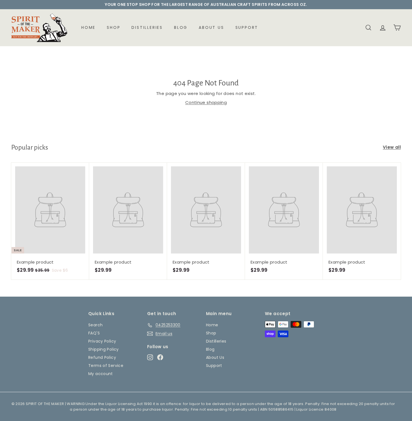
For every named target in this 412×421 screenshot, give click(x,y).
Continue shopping (206, 102)
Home (88, 27)
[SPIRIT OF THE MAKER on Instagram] (150, 357)
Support (246, 27)
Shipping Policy (103, 349)
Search (95, 325)
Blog (181, 27)
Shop (113, 27)
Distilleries (147, 27)
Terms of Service (105, 365)
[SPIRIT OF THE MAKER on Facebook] (160, 357)
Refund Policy (102, 357)
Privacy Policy (102, 341)
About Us (211, 27)
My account (100, 373)
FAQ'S (94, 333)
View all (392, 147)
